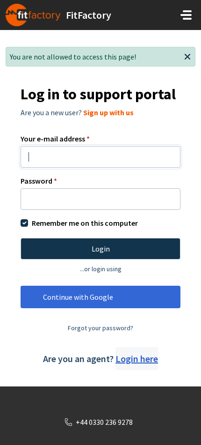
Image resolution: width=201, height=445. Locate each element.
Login (101, 248)
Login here (136, 358)
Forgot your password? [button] (100, 328)
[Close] (187, 55)
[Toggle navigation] (186, 15)
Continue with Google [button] (78, 297)
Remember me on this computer (85, 223)
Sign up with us (108, 112)
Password (39, 180)
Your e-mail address (55, 138)
